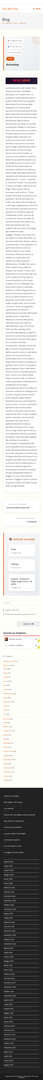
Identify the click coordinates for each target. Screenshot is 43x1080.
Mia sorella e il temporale (14, 821)
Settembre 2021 (10, 1047)
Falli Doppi (6, 743)
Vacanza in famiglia (11, 796)
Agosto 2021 (8, 1052)
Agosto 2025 (8, 913)
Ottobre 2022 (9, 991)
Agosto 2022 (8, 1000)
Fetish (5, 747)
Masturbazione (8, 694)
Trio (4, 714)
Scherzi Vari (7, 768)
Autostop (23, 23)
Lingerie (6, 755)
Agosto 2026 (8, 862)
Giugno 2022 (9, 1009)
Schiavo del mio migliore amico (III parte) (19, 815)
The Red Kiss (10, 9)
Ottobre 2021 (9, 1043)
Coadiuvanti (7, 731)
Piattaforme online (9, 661)
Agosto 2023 (8, 948)
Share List (27, 624)
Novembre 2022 (10, 987)
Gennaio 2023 (9, 978)
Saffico (5, 706)
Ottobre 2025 (9, 905)
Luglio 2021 (8, 1056)
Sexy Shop (6, 719)
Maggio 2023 (9, 961)
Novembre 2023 (10, 935)
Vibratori (6, 780)
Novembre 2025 (10, 901)
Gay (4, 685)
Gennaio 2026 (9, 892)
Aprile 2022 (8, 1017)
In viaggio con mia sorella (13, 852)
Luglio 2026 (8, 866)
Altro (5, 669)
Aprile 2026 (8, 879)
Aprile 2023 (8, 965)
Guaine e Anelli (8, 751)
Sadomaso (7, 702)
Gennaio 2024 (9, 926)
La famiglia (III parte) (12, 840)
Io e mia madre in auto (12, 846)
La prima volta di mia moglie (15, 833)
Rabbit (5, 764)
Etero (10, 59)
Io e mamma (8, 808)
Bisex (5, 673)
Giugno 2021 (9, 1061)
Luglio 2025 (8, 918)
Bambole (6, 727)
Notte (13, 549)
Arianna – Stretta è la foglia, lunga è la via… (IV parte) (21, 581)
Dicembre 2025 (9, 896)
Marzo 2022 (8, 1022)
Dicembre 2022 (9, 983)
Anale (5, 723)
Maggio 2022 (9, 1013)
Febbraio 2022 (9, 1026)
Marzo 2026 (8, 883)
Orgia (5, 698)
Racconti (6, 665)
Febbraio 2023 (9, 974)
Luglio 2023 (8, 952)
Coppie (5, 677)
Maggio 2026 (9, 875)
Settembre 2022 (10, 996)
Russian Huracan (15, 639)
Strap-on (6, 776)
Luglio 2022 (8, 1004)
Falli (4, 739)
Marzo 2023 (8, 970)
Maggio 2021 (9, 1065)
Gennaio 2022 (9, 1030)
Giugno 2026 (9, 870)
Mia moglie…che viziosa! (13, 802)
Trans (5, 710)
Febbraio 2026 (9, 887)
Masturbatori (7, 760)
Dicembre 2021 (9, 1034)
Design (5, 735)
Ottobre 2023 (9, 939)
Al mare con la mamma (13, 827)
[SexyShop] (21, 80)
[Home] (3, 23)
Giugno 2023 (9, 957)
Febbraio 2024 (9, 922)
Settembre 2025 (10, 909)
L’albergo (15, 564)
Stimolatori (7, 772)
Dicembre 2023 (9, 931)
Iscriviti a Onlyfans (16, 645)
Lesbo (5, 689)
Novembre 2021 (10, 1039)
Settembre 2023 (10, 944)
